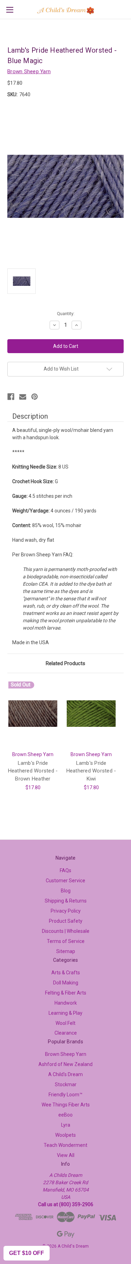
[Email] (22, 397)
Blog (66, 890)
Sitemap (65, 951)
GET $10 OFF (26, 1253)
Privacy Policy (66, 911)
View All (65, 1155)
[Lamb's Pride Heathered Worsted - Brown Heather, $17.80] (32, 714)
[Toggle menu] (9, 9)
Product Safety (65, 921)
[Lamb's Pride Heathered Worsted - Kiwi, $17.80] (91, 714)
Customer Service (65, 880)
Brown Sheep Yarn (65, 1054)
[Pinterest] (34, 397)
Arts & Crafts (65, 972)
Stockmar (66, 1084)
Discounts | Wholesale (65, 931)
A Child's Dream (65, 1074)
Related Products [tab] (65, 663)
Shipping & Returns (66, 901)
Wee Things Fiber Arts (66, 1104)
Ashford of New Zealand (65, 1064)
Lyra (65, 1125)
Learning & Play (65, 1013)
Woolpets (65, 1135)
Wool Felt (65, 1023)
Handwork (65, 1003)
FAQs (65, 870)
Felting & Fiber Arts (65, 993)
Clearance (65, 1033)
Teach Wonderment (65, 1145)
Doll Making (65, 982)
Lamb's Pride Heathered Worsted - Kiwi (91, 771)
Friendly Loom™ (65, 1094)
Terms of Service (66, 941)
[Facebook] (10, 397)
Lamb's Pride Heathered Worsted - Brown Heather (33, 771)
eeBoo (65, 1115)
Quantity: (65, 313)
